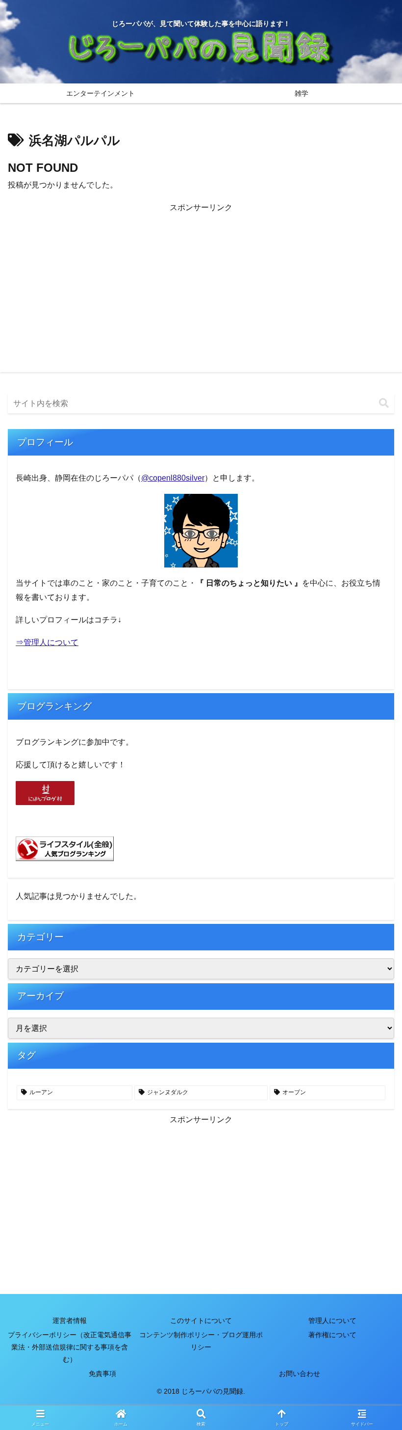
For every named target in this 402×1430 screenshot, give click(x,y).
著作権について (332, 1335)
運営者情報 (69, 1320)
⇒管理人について (47, 642)
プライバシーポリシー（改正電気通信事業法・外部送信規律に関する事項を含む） (69, 1347)
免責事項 (102, 1373)
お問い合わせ (299, 1373)
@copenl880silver (172, 478)
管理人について (332, 1320)
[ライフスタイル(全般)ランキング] (65, 848)
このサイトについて (201, 1320)
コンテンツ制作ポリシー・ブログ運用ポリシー (201, 1341)
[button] (384, 403)
